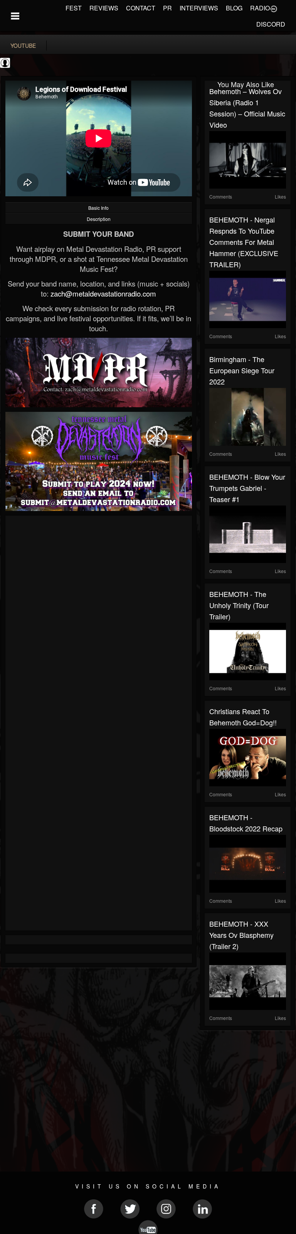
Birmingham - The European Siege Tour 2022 (241, 370)
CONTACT (140, 7)
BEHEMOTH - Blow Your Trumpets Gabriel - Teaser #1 (247, 488)
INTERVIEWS (199, 7)
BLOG (234, 7)
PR (167, 7)
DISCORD (270, 24)
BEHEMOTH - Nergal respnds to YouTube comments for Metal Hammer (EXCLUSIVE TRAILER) (243, 241)
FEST (74, 7)
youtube (23, 45)
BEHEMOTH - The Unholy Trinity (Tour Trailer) (239, 605)
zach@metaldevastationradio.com (103, 293)
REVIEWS (103, 7)
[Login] (274, 8)
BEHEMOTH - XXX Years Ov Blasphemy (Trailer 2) (241, 935)
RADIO (260, 7)
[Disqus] (98, 623)
